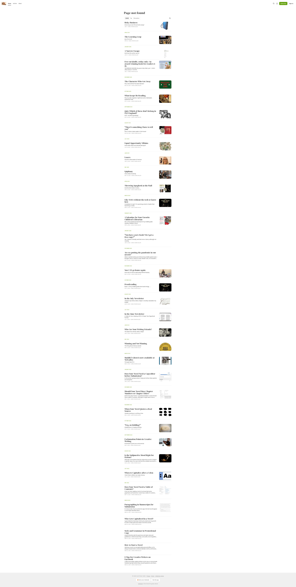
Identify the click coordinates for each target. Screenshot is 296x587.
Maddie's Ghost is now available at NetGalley (140, 359)
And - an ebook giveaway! (131, 115)
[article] (148, 25)
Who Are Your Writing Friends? (138, 329)
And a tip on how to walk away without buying (137, 272)
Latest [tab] (127, 18)
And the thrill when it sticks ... (132, 188)
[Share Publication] (277, 3)
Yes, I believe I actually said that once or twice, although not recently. (140, 240)
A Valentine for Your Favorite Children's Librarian (137, 218)
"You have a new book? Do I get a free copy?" (139, 236)
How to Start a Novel (134, 545)
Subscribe (283, 3)
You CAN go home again (135, 270)
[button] (9, 3)
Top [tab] (131, 18)
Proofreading (130, 284)
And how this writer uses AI (132, 53)
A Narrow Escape (132, 51)
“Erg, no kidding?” (133, 425)
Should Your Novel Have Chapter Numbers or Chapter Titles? (139, 392)
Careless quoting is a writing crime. (134, 413)
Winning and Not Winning (136, 344)
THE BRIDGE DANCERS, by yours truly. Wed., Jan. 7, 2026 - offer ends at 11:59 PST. (140, 68)
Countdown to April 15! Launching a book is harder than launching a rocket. (139, 204)
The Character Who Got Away (138, 81)
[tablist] (132, 18)
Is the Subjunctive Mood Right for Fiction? (139, 456)
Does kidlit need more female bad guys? (135, 145)
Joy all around (128, 39)
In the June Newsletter (134, 314)
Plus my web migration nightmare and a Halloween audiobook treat (138, 98)
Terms (152, 576)
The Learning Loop (133, 37)
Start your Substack (144, 580)
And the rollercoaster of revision (133, 159)
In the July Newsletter (134, 298)
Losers (127, 157)
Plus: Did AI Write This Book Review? (134, 83)
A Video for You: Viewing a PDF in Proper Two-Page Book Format (140, 316)
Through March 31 (130, 362)
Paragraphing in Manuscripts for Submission (139, 506)
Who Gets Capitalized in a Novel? (139, 519)
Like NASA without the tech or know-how (141, 201)
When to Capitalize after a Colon (139, 473)
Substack (140, 583)
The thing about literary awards (133, 346)
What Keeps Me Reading (135, 96)
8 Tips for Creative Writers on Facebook (138, 558)
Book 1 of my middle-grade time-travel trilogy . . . (138, 286)
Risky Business (131, 23)
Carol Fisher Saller (133, 26)
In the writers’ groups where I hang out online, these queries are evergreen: (141, 378)
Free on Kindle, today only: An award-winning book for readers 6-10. (140, 64)
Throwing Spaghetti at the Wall (138, 186)
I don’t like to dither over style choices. (135, 475)
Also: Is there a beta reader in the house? (135, 131)
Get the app (155, 580)
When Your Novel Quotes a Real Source (138, 410)
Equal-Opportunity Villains (136, 143)
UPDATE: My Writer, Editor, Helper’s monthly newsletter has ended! (140, 301)
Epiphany (129, 171)
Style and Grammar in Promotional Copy (140, 532)
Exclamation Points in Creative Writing (138, 440)
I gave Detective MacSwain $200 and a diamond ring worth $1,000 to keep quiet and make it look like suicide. (140, 521)
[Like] (126, 335)
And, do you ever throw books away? (134, 25)
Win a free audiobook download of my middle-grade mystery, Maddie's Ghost (138, 222)
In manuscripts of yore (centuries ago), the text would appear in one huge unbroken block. (141, 509)
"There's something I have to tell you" (139, 128)
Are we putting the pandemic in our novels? (140, 254)
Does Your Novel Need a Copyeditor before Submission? (140, 375)
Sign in (291, 3)
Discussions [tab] (136, 18)
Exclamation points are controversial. (134, 443)
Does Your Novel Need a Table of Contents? (139, 488)
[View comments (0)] (136, 73)
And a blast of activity (130, 173)
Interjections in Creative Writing (133, 427)
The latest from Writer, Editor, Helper (134, 331)
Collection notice (159, 576)
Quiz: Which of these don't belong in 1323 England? (140, 112)
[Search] (273, 3)
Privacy (148, 576)
